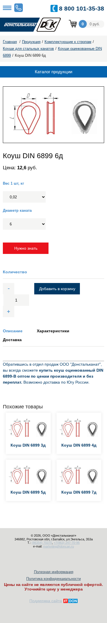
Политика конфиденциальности (53, 579)
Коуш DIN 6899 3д (28, 445)
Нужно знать (25, 248)
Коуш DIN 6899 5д (28, 492)
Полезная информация (53, 572)
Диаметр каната (17, 210)
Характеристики (53, 331)
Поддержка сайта (45, 600)
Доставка (12, 339)
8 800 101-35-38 (81, 8)
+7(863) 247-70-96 (67, 542)
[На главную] (34, 25)
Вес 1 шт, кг (13, 183)
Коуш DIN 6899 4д (78, 445)
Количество (15, 272)
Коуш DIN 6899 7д (78, 492)
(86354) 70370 (42, 542)
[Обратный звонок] (18, 7)
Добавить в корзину (57, 288)
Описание (13, 331)
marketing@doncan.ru (58, 546)
